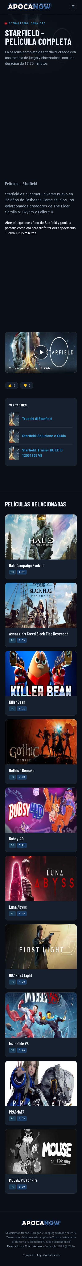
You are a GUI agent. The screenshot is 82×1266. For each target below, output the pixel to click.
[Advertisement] (41, 119)
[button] (41, 352)
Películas (12, 183)
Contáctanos (51, 1255)
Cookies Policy (32, 1255)
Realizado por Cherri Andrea (24, 1246)
